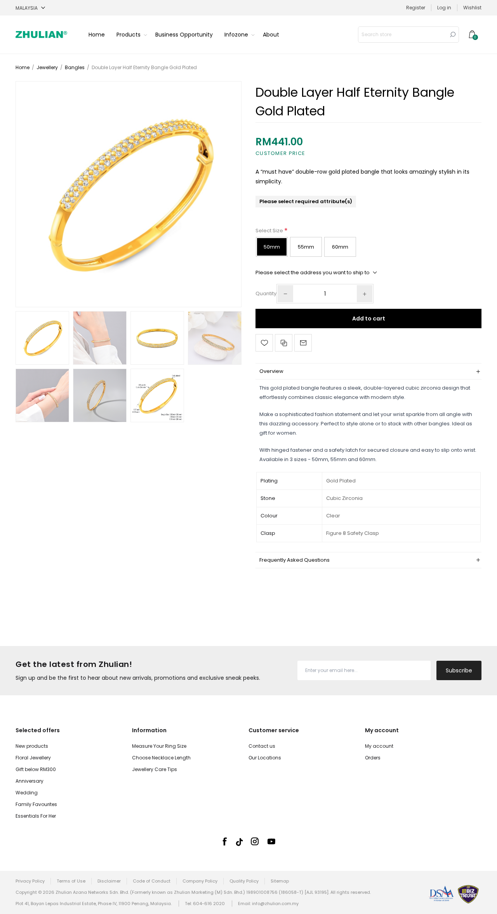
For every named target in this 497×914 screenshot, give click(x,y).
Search (453, 34)
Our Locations (264, 757)
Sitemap (280, 881)
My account (379, 746)
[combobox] (402, 34)
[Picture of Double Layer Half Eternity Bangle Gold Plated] (128, 194)
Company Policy (199, 881)
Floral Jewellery (33, 757)
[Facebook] (224, 841)
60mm (340, 247)
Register (415, 7)
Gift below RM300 (36, 769)
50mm (272, 247)
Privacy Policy (30, 881)
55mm (306, 247)
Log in (444, 7)
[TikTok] (239, 842)
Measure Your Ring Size (159, 746)
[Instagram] (255, 841)
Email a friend (303, 343)
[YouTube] (271, 841)
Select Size (269, 230)
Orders (373, 757)
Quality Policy (244, 881)
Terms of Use (71, 881)
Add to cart (368, 318)
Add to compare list (283, 343)
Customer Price (280, 153)
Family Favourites (36, 804)
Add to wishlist (264, 343)
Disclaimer (109, 881)
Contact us (261, 746)
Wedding (27, 792)
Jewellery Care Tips (154, 769)
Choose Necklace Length (161, 757)
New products (32, 746)
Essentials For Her (36, 816)
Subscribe (459, 670)
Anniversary (29, 781)
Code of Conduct (151, 881)
